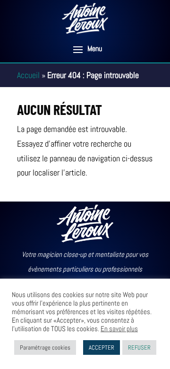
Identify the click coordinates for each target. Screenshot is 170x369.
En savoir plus (119, 329)
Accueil (28, 75)
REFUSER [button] (139, 347)
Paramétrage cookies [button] (45, 347)
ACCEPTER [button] (101, 347)
